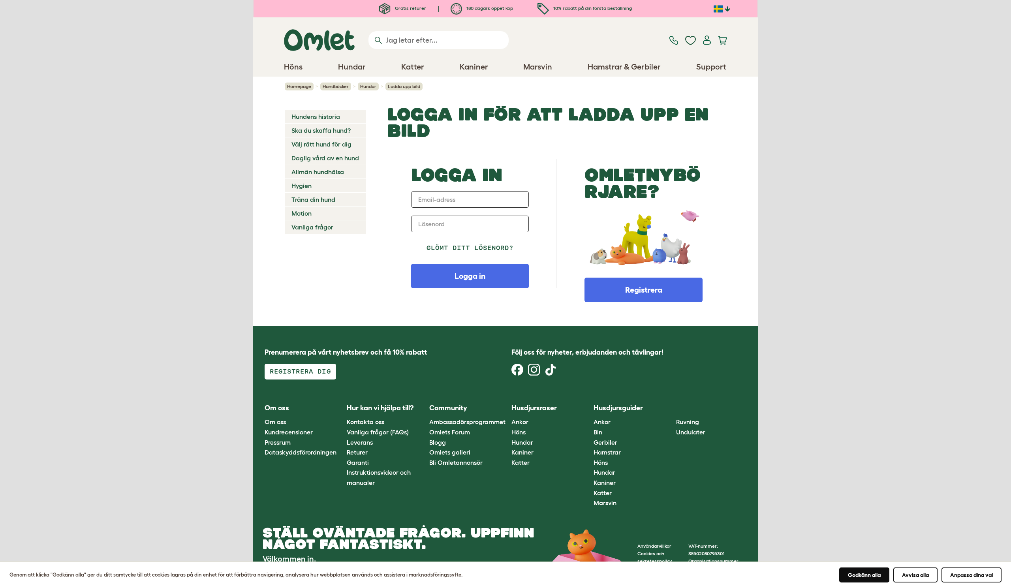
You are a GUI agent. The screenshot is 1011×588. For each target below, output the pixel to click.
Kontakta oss (365, 421)
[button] (670, 408)
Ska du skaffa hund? (321, 130)
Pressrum (278, 442)
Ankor (519, 421)
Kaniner (522, 452)
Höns (518, 432)
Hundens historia (315, 116)
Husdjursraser (534, 408)
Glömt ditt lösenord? (470, 248)
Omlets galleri (449, 452)
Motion (301, 213)
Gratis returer (410, 8)
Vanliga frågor (312, 227)
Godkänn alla (864, 575)
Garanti (358, 462)
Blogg (437, 442)
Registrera (643, 290)
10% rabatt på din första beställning (592, 8)
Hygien (301, 185)
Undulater (690, 432)
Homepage (299, 86)
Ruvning (687, 421)
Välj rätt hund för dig (321, 144)
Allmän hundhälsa (317, 171)
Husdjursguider (618, 408)
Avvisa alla (915, 575)
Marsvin (605, 502)
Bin (598, 432)
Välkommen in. (289, 558)
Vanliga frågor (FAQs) (378, 432)
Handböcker (336, 86)
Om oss (275, 421)
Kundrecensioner (289, 432)
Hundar (368, 86)
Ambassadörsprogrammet (467, 421)
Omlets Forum (449, 432)
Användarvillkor (654, 546)
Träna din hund (313, 199)
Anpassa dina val (971, 575)
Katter (520, 462)
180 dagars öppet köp (489, 8)
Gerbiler (605, 442)
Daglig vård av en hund (325, 158)
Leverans (360, 442)
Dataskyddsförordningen (300, 452)
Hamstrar (607, 452)
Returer (357, 452)
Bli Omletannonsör (456, 462)
